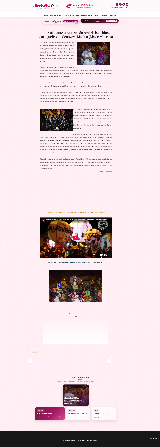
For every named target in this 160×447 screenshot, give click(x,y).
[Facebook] (117, 4)
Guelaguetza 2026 (56, 15)
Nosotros (112, 15)
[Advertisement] (76, 191)
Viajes (97, 15)
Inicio (46, 15)
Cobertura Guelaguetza (84, 15)
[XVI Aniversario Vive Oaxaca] (45, 6)
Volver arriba (153, 438)
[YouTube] (123, 4)
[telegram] (32, 352)
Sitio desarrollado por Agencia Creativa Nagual (80, 440)
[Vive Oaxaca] (80, 6)
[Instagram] (120, 4)
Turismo (104, 15)
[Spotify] (127, 4)
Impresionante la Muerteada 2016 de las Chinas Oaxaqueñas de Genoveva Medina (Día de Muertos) (74, 400)
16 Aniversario (69, 15)
